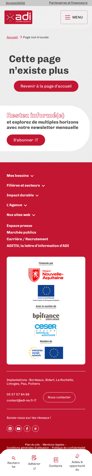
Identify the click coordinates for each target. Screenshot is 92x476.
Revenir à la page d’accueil (46, 86)
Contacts (55, 466)
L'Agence (14, 205)
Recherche (13, 465)
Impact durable (20, 195)
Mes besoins (18, 175)
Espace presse (19, 226)
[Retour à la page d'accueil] (18, 17)
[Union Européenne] (46, 293)
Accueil (12, 37)
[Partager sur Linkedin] (10, 428)
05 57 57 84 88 (18, 394)
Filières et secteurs (23, 185)
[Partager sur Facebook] (27, 428)
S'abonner (23, 140)
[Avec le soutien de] (46, 306)
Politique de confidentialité (68, 447)
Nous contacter (59, 397)
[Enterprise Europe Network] (46, 353)
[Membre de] (46, 341)
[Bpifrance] (46, 316)
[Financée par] (46, 263)
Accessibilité (15, 3)
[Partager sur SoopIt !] (35, 428)
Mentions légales (53, 444)
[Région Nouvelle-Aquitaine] (46, 276)
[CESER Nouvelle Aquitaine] (46, 330)
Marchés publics (21, 232)
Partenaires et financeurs (68, 3)
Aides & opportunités (77, 466)
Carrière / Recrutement (27, 239)
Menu (77, 17)
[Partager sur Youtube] (18, 428)
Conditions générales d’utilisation (28, 447)
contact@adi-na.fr (20, 400)
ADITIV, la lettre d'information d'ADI (38, 246)
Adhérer (34, 464)
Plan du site (32, 444)
